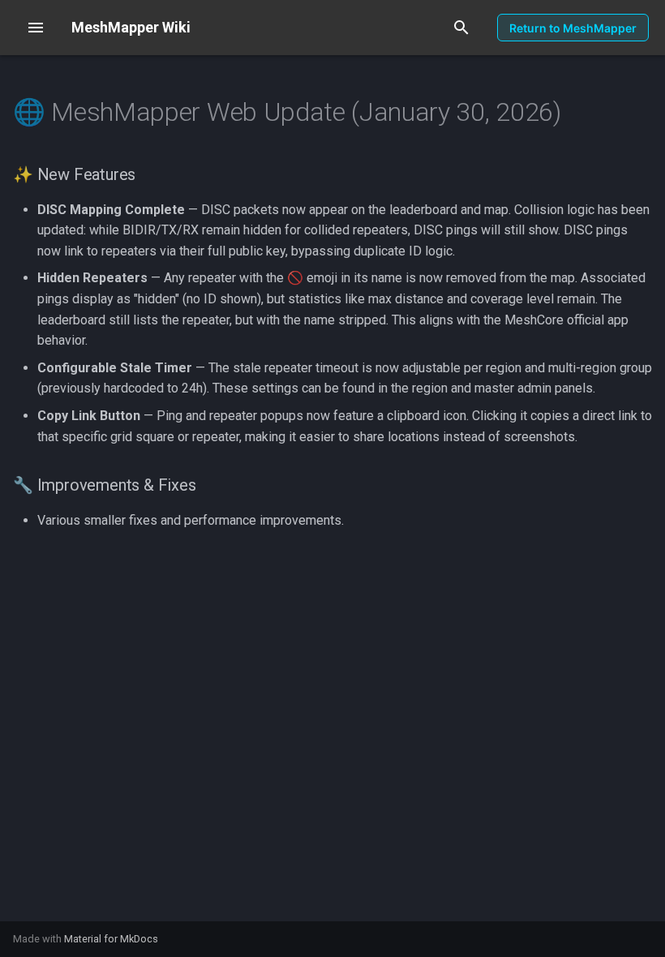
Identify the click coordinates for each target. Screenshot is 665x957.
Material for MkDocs (111, 939)
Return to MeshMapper (573, 28)
